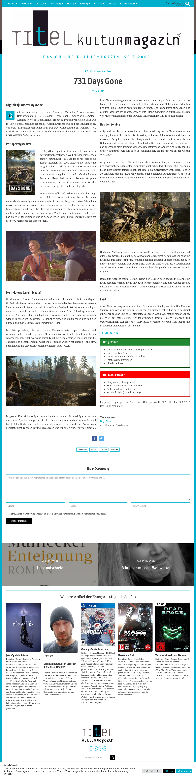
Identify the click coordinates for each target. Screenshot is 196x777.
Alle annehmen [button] (184, 771)
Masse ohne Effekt (126, 655)
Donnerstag (56, 3)
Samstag (84, 3)
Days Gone (106, 421)
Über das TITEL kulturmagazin (121, 3)
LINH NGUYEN (110, 332)
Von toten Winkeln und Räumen (170, 655)
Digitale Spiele (92, 71)
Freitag (70, 3)
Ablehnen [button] (169, 771)
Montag (11, 3)
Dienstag (25, 3)
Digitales (106, 71)
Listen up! (48, 656)
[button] (112, 757)
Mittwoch (40, 3)
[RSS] (182, 4)
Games (93, 450)
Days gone (82, 450)
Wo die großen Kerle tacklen (94, 649)
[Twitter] (173, 4)
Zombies (114, 450)
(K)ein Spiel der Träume (17, 655)
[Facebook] (168, 4)
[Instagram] (177, 4)
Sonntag (98, 3)
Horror (103, 450)
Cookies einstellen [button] (152, 771)
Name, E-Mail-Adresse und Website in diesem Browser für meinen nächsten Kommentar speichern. (57, 513)
